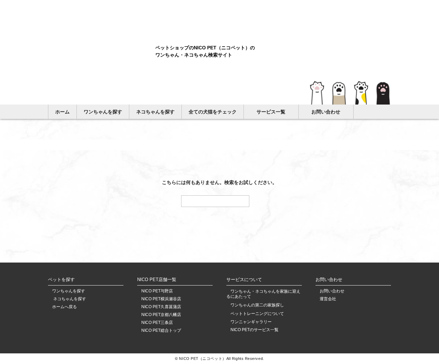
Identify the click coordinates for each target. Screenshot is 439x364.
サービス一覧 (271, 111)
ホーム (62, 111)
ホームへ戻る (64, 307)
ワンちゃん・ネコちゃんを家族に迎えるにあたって (263, 294)
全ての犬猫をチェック (213, 111)
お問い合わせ (325, 111)
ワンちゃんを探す (103, 111)
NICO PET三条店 (157, 322)
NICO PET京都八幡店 (161, 315)
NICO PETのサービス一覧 (254, 330)
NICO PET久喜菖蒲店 (161, 307)
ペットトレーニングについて (257, 313)
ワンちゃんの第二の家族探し (257, 305)
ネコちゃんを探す (155, 111)
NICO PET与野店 (157, 291)
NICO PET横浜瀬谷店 (161, 299)
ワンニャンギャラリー (251, 322)
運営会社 (328, 299)
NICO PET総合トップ (161, 330)
